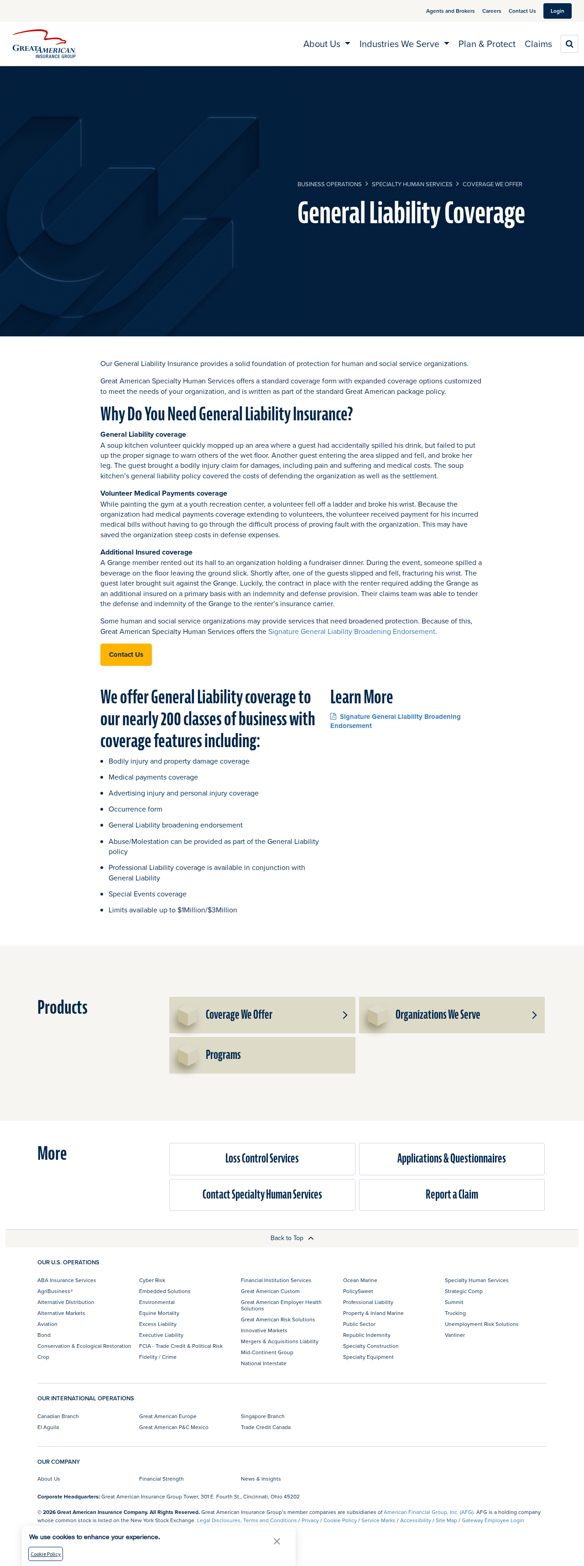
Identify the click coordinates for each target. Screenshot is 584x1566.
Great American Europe (168, 1416)
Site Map (446, 1520)
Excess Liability (158, 1324)
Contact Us (522, 11)
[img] (44, 43)
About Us (48, 1478)
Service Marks (378, 1520)
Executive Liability (161, 1335)
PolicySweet (358, 1291)
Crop (43, 1357)
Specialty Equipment (368, 1357)
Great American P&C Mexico (174, 1427)
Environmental (157, 1302)
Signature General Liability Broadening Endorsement (351, 631)
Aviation (47, 1324)
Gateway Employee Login (493, 1520)
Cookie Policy (340, 1520)
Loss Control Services (262, 1159)
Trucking (455, 1313)
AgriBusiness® (55, 1291)
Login (557, 11)
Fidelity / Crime (158, 1357)
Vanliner (455, 1335)
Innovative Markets (264, 1330)
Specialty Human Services (412, 184)
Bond (44, 1335)
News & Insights (261, 1478)
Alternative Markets (61, 1313)
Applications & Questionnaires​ (451, 1159)
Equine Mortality (159, 1313)
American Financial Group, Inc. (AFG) (429, 1512)
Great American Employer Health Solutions (281, 1305)
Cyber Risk (152, 1280)
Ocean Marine (360, 1280)
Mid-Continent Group (267, 1352)
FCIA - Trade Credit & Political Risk (181, 1346)
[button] (344, 1015)
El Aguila (48, 1427)
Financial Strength (161, 1478)
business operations (329, 184)
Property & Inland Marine (373, 1313)
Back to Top (288, 1237)
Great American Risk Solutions (278, 1319)
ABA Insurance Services (66, 1280)
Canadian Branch (58, 1416)
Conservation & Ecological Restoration (84, 1346)
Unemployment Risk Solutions (482, 1324)
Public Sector (359, 1324)
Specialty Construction (371, 1346)
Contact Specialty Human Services (262, 1195)
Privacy (310, 1520)
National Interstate (264, 1363)
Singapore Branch (263, 1416)
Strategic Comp (464, 1291)
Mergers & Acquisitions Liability (279, 1341)
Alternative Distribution (65, 1302)
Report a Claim (452, 1195)
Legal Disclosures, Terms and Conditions (247, 1520)
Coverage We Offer (492, 184)
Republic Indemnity (367, 1335)
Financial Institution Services (276, 1280)
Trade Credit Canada (266, 1427)
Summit (454, 1302)
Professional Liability (368, 1302)
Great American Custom (270, 1291)
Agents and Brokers (450, 11)
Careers (491, 11)
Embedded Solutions (165, 1291)
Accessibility (415, 1520)
